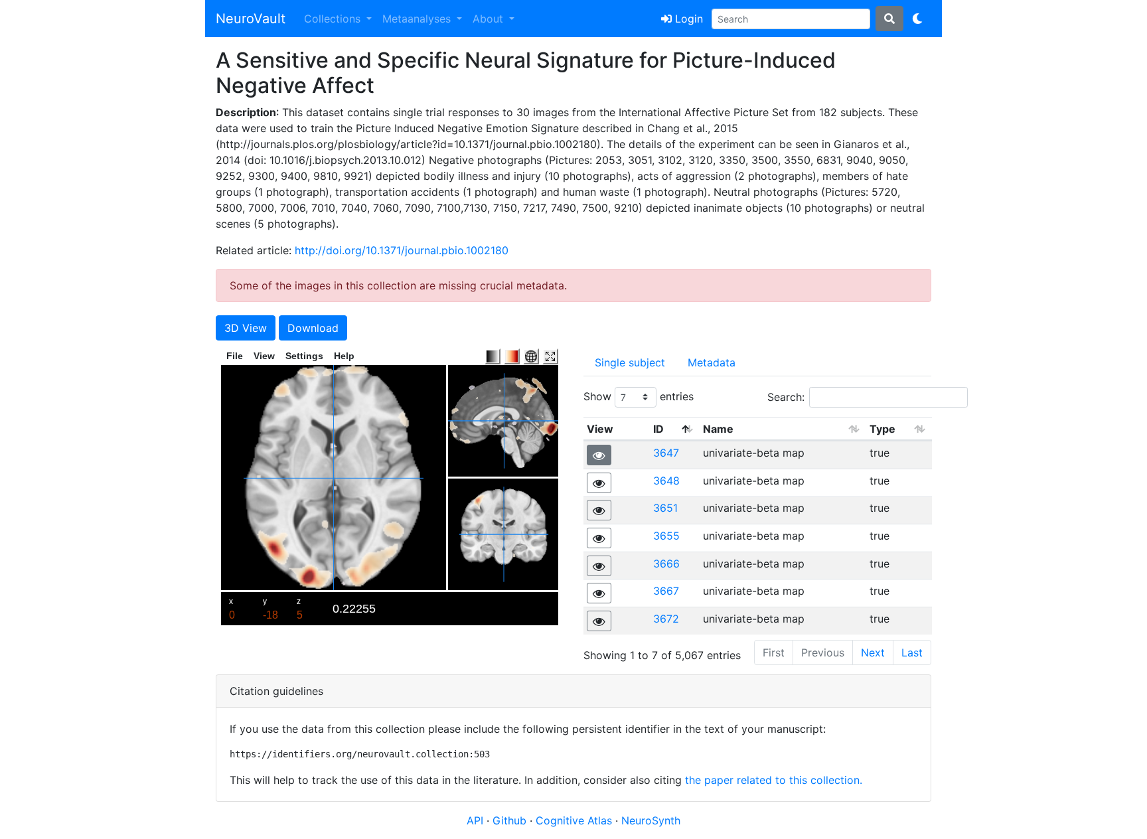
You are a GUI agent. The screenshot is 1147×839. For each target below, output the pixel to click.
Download (313, 328)
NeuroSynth (650, 820)
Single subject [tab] (630, 362)
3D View (245, 328)
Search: (785, 397)
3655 (666, 535)
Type (882, 428)
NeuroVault (250, 19)
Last (912, 652)
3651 (665, 507)
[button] (599, 455)
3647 (666, 452)
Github (511, 820)
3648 (666, 480)
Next (873, 652)
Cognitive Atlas (575, 820)
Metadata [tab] (711, 362)
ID (658, 428)
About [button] (489, 18)
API (475, 820)
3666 (666, 563)
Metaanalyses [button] (418, 18)
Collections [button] (334, 18)
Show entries (638, 396)
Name (718, 428)
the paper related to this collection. (773, 780)
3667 (666, 590)
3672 (666, 618)
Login (687, 18)
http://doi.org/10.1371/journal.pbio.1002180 (401, 250)
